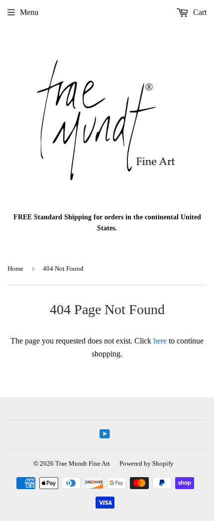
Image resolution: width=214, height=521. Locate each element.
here (160, 341)
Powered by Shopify (146, 463)
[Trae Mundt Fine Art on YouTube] (105, 435)
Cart (199, 12)
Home (15, 268)
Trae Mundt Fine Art (82, 463)
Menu (29, 12)
